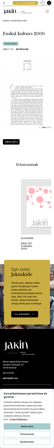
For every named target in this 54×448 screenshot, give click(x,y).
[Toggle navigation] (47, 11)
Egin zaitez (25, 3)
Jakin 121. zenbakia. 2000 (27, 246)
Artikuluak (22, 49)
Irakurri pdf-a (11, 141)
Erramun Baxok (10, 44)
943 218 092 (8, 373)
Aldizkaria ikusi (31, 231)
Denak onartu (27, 426)
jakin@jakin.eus (10, 378)
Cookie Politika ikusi (18, 419)
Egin (22, 314)
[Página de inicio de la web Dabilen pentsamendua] (17, 11)
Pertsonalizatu (27, 434)
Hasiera (6, 21)
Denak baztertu (27, 442)
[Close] (52, 390)
